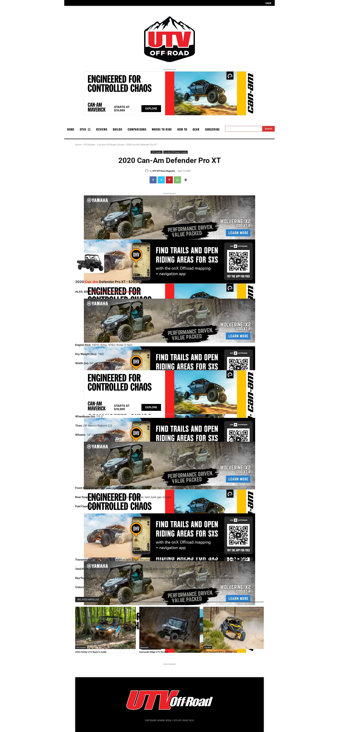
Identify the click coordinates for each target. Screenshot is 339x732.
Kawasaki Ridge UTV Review (153, 652)
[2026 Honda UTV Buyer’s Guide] (105, 628)
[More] (185, 179)
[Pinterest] (169, 179)
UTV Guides (89, 144)
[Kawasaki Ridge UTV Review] (169, 628)
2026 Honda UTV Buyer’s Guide (90, 652)
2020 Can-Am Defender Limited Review (115, 291)
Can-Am (91, 282)
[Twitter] (161, 179)
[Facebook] (153, 179)
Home (78, 144)
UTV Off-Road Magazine (163, 170)
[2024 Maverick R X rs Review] (233, 628)
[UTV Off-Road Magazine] (147, 171)
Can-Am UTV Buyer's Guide (110, 144)
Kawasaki (144, 647)
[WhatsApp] (177, 179)
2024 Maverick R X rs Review (217, 652)
